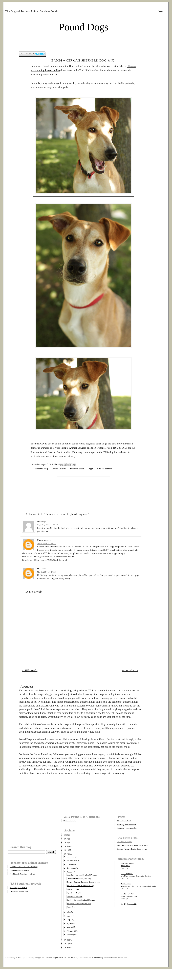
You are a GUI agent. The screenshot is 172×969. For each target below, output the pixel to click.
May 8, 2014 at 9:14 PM (46, 572)
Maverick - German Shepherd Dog (80, 885)
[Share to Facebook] (71, 464)
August (69, 871)
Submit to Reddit (77, 469)
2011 (66, 943)
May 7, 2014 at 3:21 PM (46, 543)
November (71, 860)
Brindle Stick (126, 883)
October (70, 864)
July (68, 912)
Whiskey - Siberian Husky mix (79, 903)
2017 (66, 838)
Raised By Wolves (127, 863)
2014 (66, 850)
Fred (39, 568)
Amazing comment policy (127, 828)
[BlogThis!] (65, 464)
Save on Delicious (59, 469)
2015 (66, 846)
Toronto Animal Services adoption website (82, 447)
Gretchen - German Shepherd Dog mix (82, 875)
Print (57, 464)
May (68, 919)
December (71, 856)
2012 (66, 940)
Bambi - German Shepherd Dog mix (82, 60)
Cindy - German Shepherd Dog (79, 878)
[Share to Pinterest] (74, 464)
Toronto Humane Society (19, 870)
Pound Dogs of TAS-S (18, 887)
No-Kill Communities (129, 904)
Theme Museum (84, 957)
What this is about (124, 820)
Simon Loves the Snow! (129, 896)
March (69, 927)
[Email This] (61, 464)
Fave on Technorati (104, 469)
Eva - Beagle (72, 907)
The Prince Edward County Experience (132, 845)
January (70, 934)
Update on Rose (73, 889)
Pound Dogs (83, 27)
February (70, 931)
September (71, 868)
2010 (66, 947)
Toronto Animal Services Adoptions (23, 866)
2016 (66, 842)
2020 (66, 835)
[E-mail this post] (41, 469)
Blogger (38, 957)
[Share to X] (68, 464)
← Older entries (29, 669)
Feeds (160, 11)
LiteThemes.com (120, 957)
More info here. (69, 820)
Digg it (90, 469)
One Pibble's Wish (128, 893)
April (69, 923)
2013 (66, 854)
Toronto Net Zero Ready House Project (132, 849)
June (68, 916)
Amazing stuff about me (126, 824)
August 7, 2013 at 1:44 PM (47, 525)
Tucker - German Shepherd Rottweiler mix (83, 882)
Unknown (41, 540)
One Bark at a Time (124, 841)
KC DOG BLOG (127, 873)
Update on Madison (74, 896)
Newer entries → (130, 669)
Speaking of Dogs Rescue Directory (23, 874)
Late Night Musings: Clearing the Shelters (136, 876)
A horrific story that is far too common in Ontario (138, 886)
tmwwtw (107, 957)
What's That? (125, 865)
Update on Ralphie (74, 892)
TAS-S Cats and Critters (19, 891)
